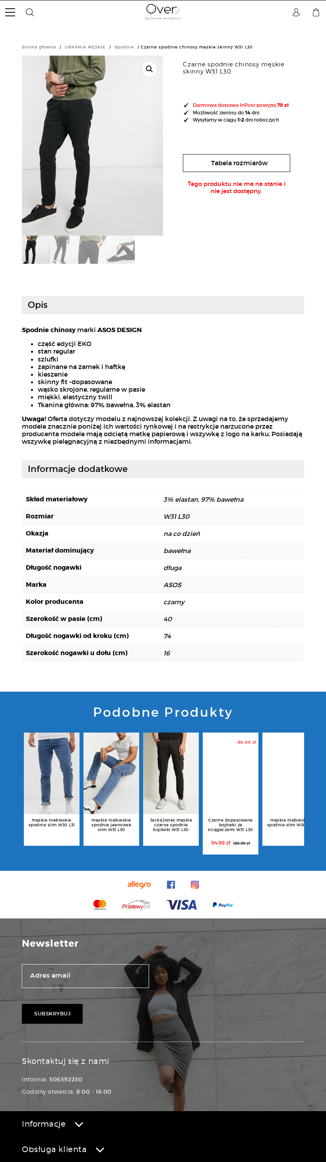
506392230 (65, 1079)
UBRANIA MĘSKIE (85, 47)
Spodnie (124, 47)
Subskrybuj (52, 1013)
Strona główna (39, 47)
